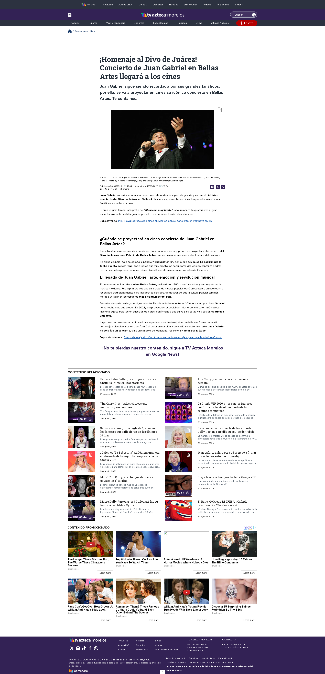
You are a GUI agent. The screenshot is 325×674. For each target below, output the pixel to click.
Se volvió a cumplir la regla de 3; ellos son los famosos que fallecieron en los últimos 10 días (128, 431)
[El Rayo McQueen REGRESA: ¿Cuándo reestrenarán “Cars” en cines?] (178, 510)
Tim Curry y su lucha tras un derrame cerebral (223, 381)
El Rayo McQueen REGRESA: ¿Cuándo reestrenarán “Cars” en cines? (222, 503)
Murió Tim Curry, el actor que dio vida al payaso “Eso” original (127, 478)
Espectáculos (160, 23)
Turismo (93, 23)
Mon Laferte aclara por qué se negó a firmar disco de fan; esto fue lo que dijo (227, 454)
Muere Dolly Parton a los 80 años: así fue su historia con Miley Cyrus (129, 503)
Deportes (158, 4)
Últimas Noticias (220, 23)
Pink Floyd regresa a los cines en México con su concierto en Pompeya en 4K (165, 220)
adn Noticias (191, 4)
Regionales (223, 4)
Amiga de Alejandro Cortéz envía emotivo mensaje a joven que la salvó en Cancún (173, 337)
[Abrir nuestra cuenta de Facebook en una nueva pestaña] (90, 648)
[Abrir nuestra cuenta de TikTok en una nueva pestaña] (84, 648)
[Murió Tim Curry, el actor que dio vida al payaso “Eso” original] (81, 486)
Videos (207, 4)
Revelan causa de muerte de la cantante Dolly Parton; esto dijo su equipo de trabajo (226, 429)
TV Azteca (107, 4)
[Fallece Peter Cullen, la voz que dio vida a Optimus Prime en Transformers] (81, 388)
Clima (199, 23)
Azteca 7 (142, 4)
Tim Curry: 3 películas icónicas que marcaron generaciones (123, 405)
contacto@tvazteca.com (234, 644)
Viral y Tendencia (115, 23)
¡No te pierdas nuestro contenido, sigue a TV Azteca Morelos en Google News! (162, 351)
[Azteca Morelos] (162, 15)
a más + (239, 4)
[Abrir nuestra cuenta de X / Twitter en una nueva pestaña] (72, 648)
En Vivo (248, 23)
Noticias (173, 4)
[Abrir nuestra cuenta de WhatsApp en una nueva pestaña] (96, 648)
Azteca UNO (125, 4)
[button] (162, 672)
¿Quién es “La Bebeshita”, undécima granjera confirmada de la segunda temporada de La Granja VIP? (129, 456)
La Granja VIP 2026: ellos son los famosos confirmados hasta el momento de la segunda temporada (225, 407)
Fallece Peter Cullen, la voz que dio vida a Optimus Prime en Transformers (128, 381)
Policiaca (182, 23)
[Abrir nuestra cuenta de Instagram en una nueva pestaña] (78, 648)
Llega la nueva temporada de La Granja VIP (227, 477)
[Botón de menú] (69, 15)
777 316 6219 (228, 647)
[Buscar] (254, 15)
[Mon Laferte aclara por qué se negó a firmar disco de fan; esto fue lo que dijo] (178, 461)
